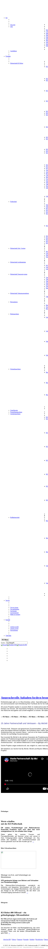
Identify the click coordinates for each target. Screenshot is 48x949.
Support (19, 939)
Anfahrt (32, 939)
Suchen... (3, 643)
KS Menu (5, 640)
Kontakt (26, 939)
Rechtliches (39, 939)
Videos (14, 939)
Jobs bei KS (7, 939)
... (33, 841)
